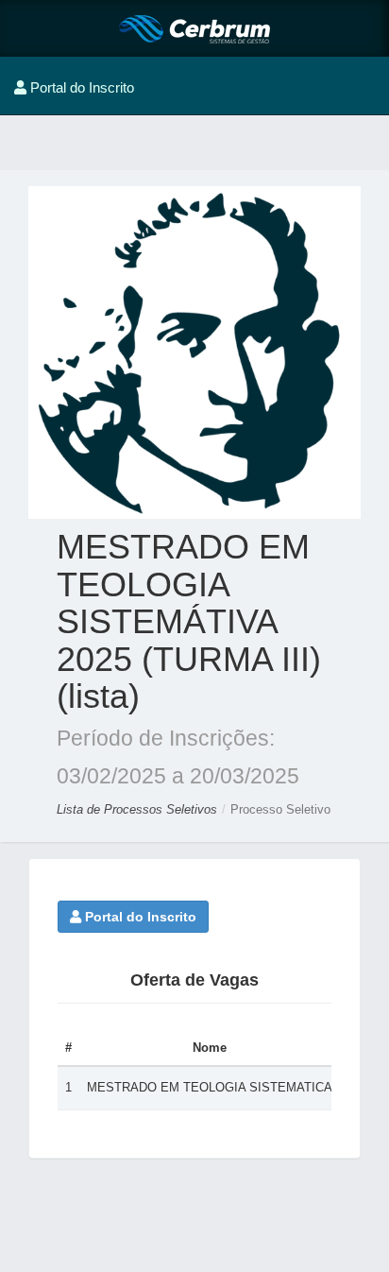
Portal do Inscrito (138, 916)
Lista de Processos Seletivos (139, 809)
